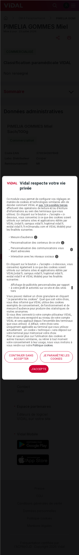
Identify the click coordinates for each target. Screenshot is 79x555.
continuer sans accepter (21, 357)
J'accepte (38, 368)
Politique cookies (43, 345)
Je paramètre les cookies (56, 357)
